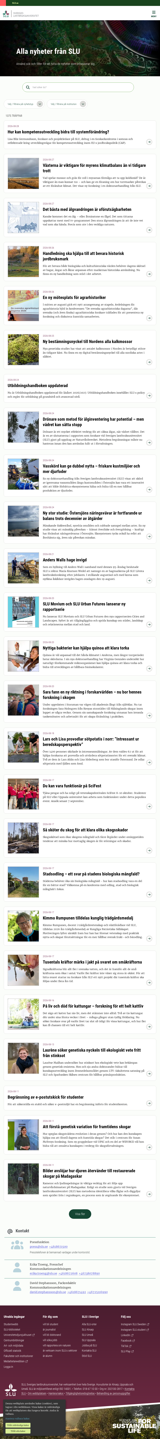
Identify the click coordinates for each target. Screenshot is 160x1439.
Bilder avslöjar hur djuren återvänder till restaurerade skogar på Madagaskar (89, 1173)
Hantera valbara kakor (17, 1418)
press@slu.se (39, 1246)
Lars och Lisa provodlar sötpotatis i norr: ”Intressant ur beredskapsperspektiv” (91, 741)
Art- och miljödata (13, 1345)
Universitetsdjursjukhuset (17, 1334)
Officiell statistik (12, 1350)
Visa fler (80, 1214)
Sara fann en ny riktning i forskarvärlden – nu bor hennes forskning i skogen (92, 694)
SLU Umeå (87, 1334)
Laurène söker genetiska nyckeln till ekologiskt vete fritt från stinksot (92, 1053)
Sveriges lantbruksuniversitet (26, 14)
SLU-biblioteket (12, 1329)
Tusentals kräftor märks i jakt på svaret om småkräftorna (92, 962)
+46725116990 (97, 1292)
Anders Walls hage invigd (65, 559)
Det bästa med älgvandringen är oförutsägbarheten (87, 209)
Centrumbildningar (14, 1340)
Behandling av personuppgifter (113, 1393)
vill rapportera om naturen (57, 1345)
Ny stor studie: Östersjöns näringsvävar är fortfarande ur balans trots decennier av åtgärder (92, 515)
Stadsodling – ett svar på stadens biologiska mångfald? (91, 874)
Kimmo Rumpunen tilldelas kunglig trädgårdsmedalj (88, 918)
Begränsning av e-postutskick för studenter (46, 1097)
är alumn (47, 1355)
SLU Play (125, 1351)
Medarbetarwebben (14, 1361)
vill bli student (50, 1324)
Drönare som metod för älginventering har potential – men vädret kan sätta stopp (93, 422)
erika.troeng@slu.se (43, 1273)
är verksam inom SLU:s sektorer (60, 1350)
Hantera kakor (56, 1393)
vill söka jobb (50, 1340)
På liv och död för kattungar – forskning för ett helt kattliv (93, 1006)
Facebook (126, 1340)
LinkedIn (125, 1335)
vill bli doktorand (52, 1334)
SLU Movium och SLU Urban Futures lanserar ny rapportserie (84, 606)
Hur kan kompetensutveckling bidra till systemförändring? (58, 131)
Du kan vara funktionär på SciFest (72, 785)
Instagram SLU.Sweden (133, 1324)
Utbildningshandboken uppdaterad (38, 385)
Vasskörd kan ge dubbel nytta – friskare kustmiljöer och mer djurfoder (91, 468)
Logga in (8, 1366)
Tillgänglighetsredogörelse (80, 1393)
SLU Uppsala (88, 1340)
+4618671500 (58, 1246)
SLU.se (15, 3)
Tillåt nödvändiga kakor (18, 1425)
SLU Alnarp (88, 1329)
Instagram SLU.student (133, 1329)
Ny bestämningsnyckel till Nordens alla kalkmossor (87, 341)
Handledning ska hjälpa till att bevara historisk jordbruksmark (83, 256)
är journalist (49, 1329)
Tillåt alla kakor (18, 1431)
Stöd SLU (87, 1355)
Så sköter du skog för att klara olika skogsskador (85, 829)
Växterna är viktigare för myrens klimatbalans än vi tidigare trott (94, 168)
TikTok (124, 1346)
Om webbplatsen (37, 1393)
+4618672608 (68, 1273)
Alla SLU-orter (89, 1324)
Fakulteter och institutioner (18, 1356)
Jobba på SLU (89, 1345)
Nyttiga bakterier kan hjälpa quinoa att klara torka (86, 648)
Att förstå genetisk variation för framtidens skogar (87, 1126)
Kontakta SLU (89, 1350)
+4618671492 (76, 1292)
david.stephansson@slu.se (48, 1292)
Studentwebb (11, 1324)
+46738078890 (89, 1273)
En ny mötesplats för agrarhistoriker (74, 297)
